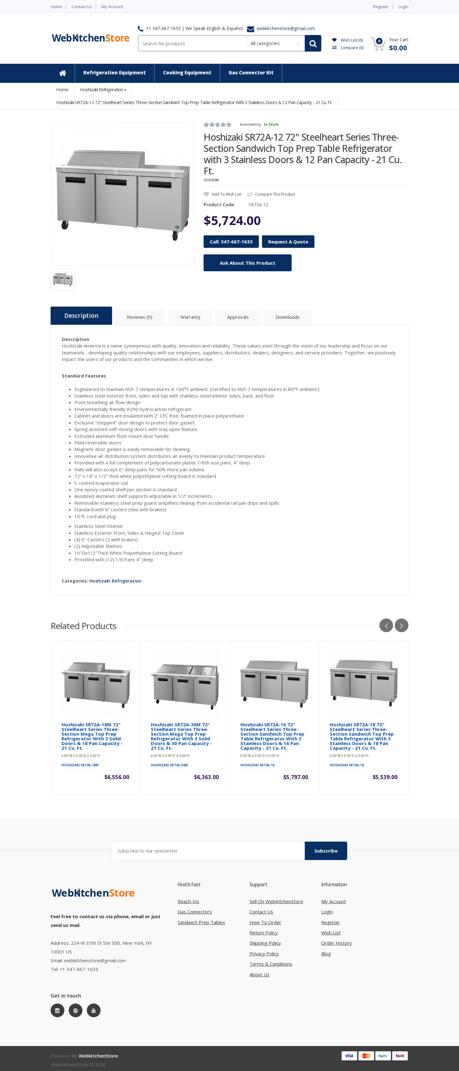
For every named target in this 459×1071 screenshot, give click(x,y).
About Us (259, 974)
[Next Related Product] (401, 625)
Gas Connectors (195, 911)
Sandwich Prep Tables (201, 922)
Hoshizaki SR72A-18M (80, 765)
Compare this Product (274, 194)
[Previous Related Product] (386, 625)
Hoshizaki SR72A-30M (169, 765)
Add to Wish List (226, 194)
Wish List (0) (351, 40)
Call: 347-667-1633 (231, 241)
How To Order (265, 922)
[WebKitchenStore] (94, 899)
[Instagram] (57, 1010)
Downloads (288, 317)
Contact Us (82, 6)
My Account (112, 6)
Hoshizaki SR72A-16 (257, 765)
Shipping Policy (265, 943)
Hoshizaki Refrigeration (101, 89)
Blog (326, 953)
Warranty (190, 317)
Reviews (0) (139, 317)
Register (381, 6)
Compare (351, 47)
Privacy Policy (264, 953)
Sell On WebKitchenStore (276, 901)
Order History (336, 943)
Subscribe (326, 851)
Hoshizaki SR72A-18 (347, 765)
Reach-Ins (188, 901)
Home (56, 6)
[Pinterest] (75, 1010)
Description (81, 316)
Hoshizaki (211, 180)
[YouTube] (94, 1010)
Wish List (331, 932)
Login (403, 6)
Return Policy (263, 932)
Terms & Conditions (270, 964)
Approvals (238, 317)
